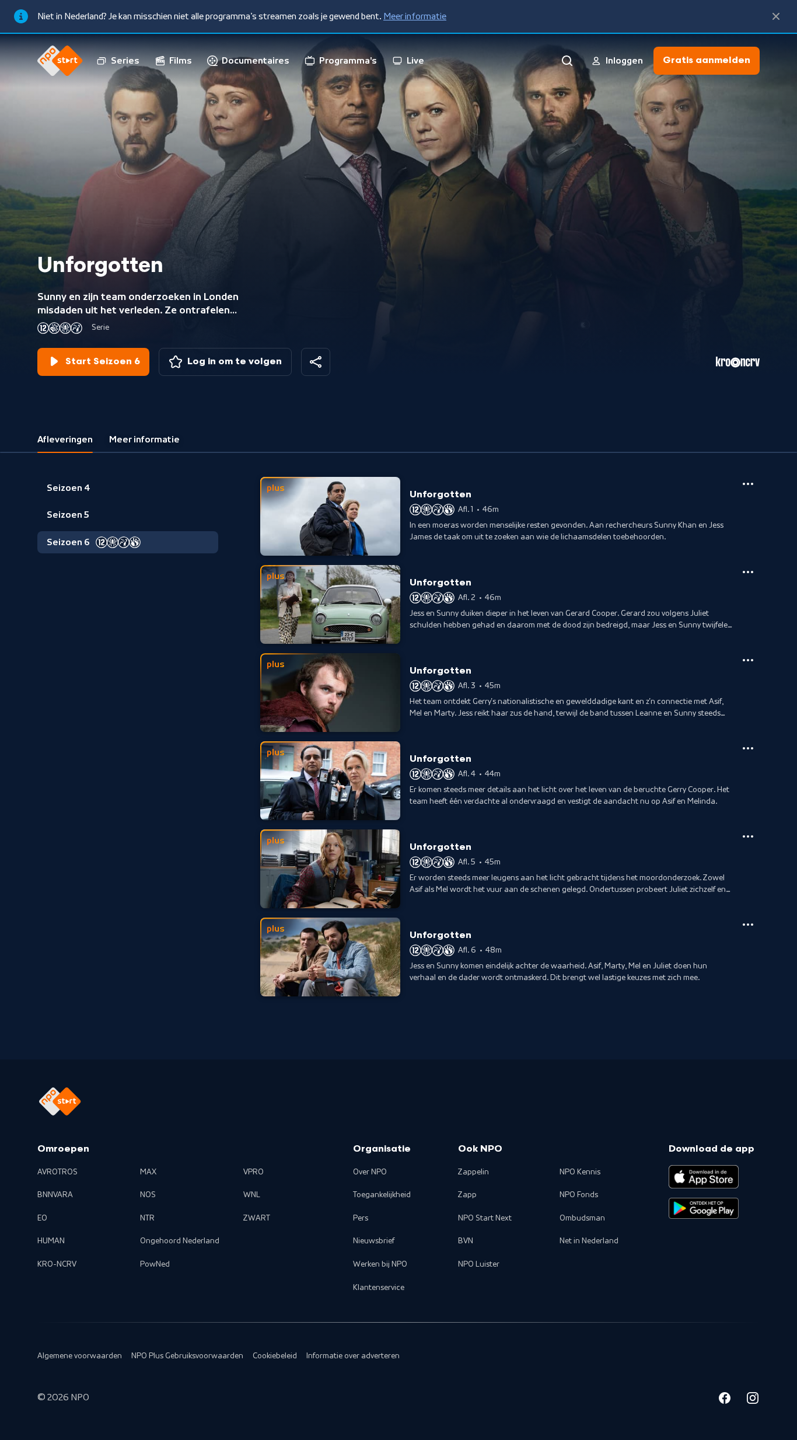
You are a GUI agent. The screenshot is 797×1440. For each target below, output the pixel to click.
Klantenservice (378, 1288)
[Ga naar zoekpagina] (567, 61)
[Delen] (315, 362)
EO (42, 1218)
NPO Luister (478, 1264)
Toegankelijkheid (382, 1195)
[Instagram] (753, 1399)
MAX (148, 1172)
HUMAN (51, 1241)
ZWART (256, 1218)
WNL (251, 1195)
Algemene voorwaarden (79, 1356)
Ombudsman (582, 1218)
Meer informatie (414, 16)
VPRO (253, 1172)
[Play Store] (704, 1208)
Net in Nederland (589, 1241)
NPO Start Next (485, 1218)
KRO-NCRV (56, 1264)
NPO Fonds (579, 1195)
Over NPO (370, 1172)
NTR (147, 1218)
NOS (148, 1195)
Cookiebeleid (275, 1356)
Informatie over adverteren (353, 1356)
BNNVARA (55, 1195)
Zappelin (473, 1172)
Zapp (467, 1195)
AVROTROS (57, 1172)
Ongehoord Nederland (179, 1241)
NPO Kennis (580, 1172)
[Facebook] (725, 1399)
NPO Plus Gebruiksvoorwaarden (187, 1356)
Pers (360, 1218)
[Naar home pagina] (60, 61)
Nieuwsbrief (373, 1241)
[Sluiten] (776, 16)
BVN (465, 1241)
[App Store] (704, 1176)
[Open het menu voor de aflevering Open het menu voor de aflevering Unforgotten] (748, 484)
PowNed (155, 1264)
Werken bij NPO (380, 1264)
